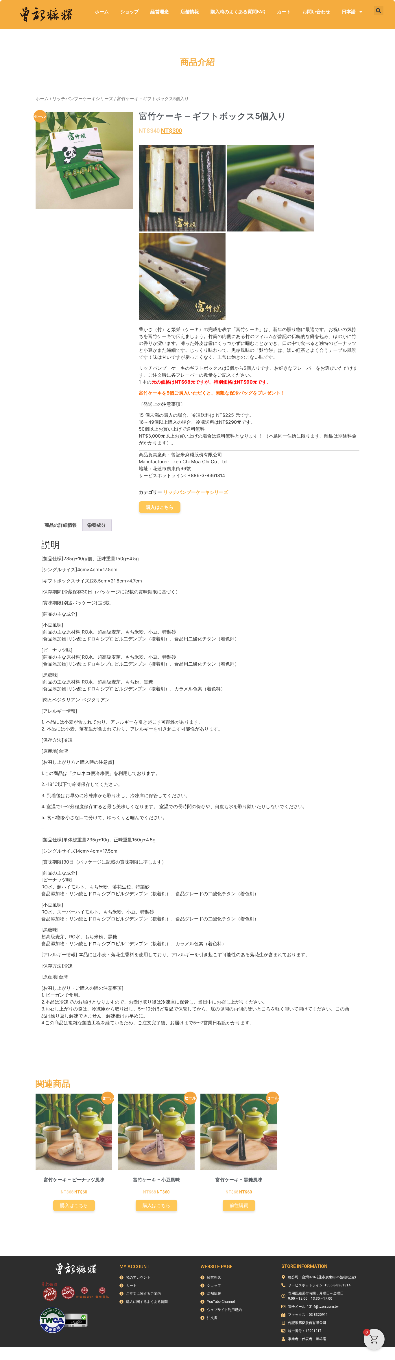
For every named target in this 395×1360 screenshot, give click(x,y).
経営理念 (159, 11)
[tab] (61, 525)
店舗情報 (189, 11)
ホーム (102, 11)
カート (284, 11)
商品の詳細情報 (61, 525)
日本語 (349, 11)
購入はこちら (159, 507)
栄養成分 (96, 525)
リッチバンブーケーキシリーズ (82, 98)
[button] (378, 10)
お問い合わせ (316, 11)
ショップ (129, 11)
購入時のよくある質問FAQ (238, 11)
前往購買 (239, 1205)
